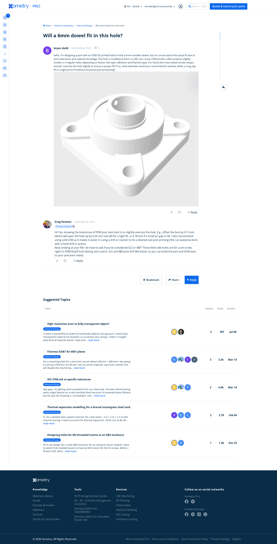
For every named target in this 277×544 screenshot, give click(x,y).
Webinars (38, 510)
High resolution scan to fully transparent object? (78, 324)
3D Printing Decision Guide (90, 496)
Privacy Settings (220, 539)
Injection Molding (126, 510)
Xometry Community (63, 25)
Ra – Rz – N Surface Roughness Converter (92, 502)
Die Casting (123, 514)
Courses (38, 514)
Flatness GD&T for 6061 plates (66, 351)
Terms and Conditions (165, 539)
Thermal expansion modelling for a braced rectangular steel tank (88, 407)
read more (93, 340)
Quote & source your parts (228, 6)
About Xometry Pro (137, 539)
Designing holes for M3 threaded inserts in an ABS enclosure (85, 435)
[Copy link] (171, 212)
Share (175, 280)
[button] (151, 280)
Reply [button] (79, 261)
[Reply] (223, 87)
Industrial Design (84, 25)
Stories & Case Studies (46, 519)
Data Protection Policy (194, 539)
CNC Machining (125, 496)
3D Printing (123, 500)
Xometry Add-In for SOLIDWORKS (85, 510)
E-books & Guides (43, 505)
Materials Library (43, 496)
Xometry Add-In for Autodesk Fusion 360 (91, 518)
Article (36, 500)
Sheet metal (123, 505)
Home (48, 25)
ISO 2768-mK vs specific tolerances (69, 379)
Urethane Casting (126, 519)
